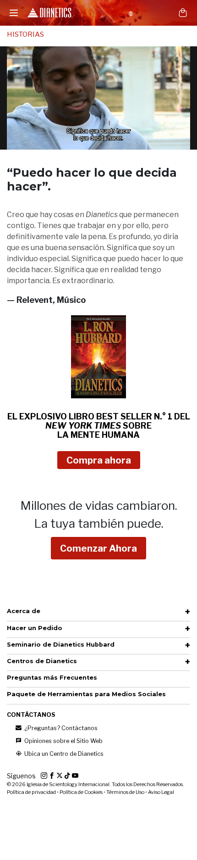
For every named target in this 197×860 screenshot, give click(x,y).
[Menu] (14, 13)
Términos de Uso (125, 792)
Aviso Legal (161, 792)
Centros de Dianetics (42, 661)
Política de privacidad (31, 792)
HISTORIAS (25, 34)
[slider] (88, 142)
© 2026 (95, 784)
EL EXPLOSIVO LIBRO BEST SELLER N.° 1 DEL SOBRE (98, 426)
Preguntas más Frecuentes (52, 677)
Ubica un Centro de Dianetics (63, 753)
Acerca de (23, 611)
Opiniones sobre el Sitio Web (63, 740)
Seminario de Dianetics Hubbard (61, 644)
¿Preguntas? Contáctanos (60, 728)
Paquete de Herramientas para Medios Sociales (86, 694)
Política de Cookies (81, 792)
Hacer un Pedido (34, 628)
